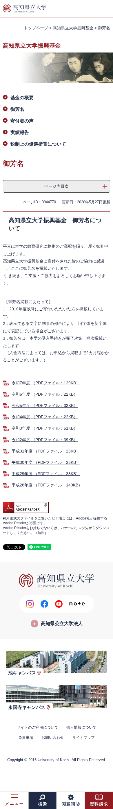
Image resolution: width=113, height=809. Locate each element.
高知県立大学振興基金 (73, 28)
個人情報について (81, 727)
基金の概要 (22, 97)
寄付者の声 (22, 120)
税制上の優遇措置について (38, 144)
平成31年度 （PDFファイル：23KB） (46, 451)
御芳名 (17, 109)
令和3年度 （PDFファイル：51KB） (45, 428)
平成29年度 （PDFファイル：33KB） (46, 473)
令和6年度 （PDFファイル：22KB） (45, 394)
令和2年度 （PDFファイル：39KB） (45, 439)
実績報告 (19, 132)
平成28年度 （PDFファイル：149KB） (47, 485)
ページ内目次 (56, 186)
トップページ (36, 28)
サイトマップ (83, 737)
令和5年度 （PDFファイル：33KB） (45, 405)
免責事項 (25, 737)
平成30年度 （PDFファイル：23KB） (46, 462)
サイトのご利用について (37, 727)
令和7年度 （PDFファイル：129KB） (46, 383)
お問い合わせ (52, 737)
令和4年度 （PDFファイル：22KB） (45, 417)
